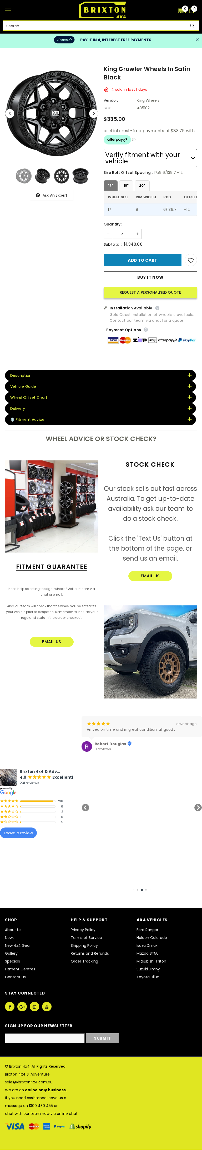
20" (142, 185)
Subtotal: (113, 244)
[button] (182, 10)
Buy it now (150, 277)
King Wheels (148, 100)
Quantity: (113, 224)
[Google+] (22, 1006)
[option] (51, 113)
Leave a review (18, 833)
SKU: (107, 108)
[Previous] (9, 113)
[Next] (93, 113)
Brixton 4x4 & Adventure (27, 1074)
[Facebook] (9, 1006)
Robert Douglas (110, 743)
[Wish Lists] (191, 260)
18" (126, 185)
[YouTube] (47, 1006)
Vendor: (111, 100)
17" (110, 185)
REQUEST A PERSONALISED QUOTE (150, 292)
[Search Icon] (171, 10)
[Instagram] (34, 1006)
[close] (197, 39)
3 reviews (103, 749)
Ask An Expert (55, 195)
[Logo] (102, 10)
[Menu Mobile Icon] (8, 10)
